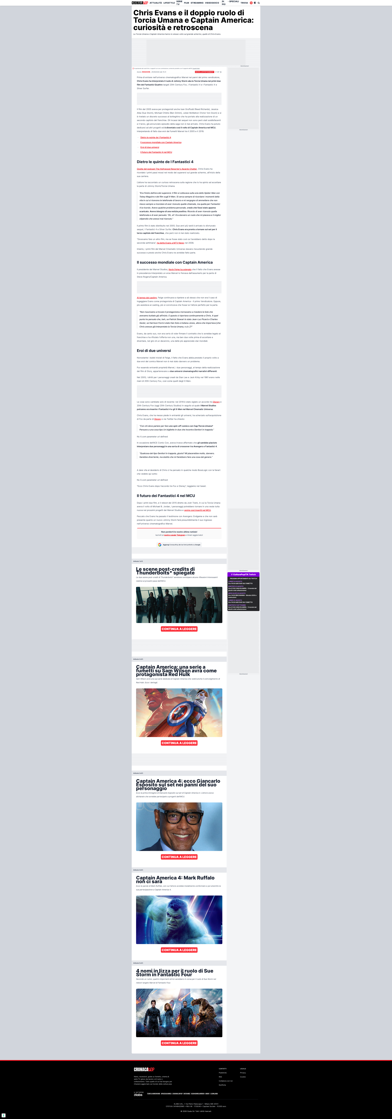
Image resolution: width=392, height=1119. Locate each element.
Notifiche (222, 1085)
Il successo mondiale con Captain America (160, 142)
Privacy (243, 1073)
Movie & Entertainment (204, 72)
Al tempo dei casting (147, 297)
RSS (220, 1077)
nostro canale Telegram (174, 535)
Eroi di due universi (149, 147)
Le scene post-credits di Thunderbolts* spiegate (165, 571)
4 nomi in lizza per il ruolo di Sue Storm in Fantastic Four (174, 972)
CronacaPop (177, 1093)
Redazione (146, 72)
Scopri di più (196, 68)
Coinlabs (214, 1093)
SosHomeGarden (197, 1093)
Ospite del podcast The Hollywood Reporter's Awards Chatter (167, 169)
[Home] (140, 2)
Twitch (252, 574)
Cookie (243, 1077)
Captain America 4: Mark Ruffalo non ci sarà (175, 879)
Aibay (207, 1093)
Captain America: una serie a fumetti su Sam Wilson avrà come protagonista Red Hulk (176, 670)
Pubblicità (223, 1073)
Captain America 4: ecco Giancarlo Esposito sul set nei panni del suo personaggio (178, 784)
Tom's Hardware (153, 1093)
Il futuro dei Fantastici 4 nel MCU (156, 152)
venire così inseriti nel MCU (197, 510)
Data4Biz (186, 1093)
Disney (216, 402)
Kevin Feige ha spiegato (180, 269)
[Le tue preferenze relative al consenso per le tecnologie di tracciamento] (4, 1115)
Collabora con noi (226, 1081)
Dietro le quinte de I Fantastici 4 (155, 137)
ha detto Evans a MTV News (170, 243)
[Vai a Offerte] (251, 2)
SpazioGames (166, 1093)
